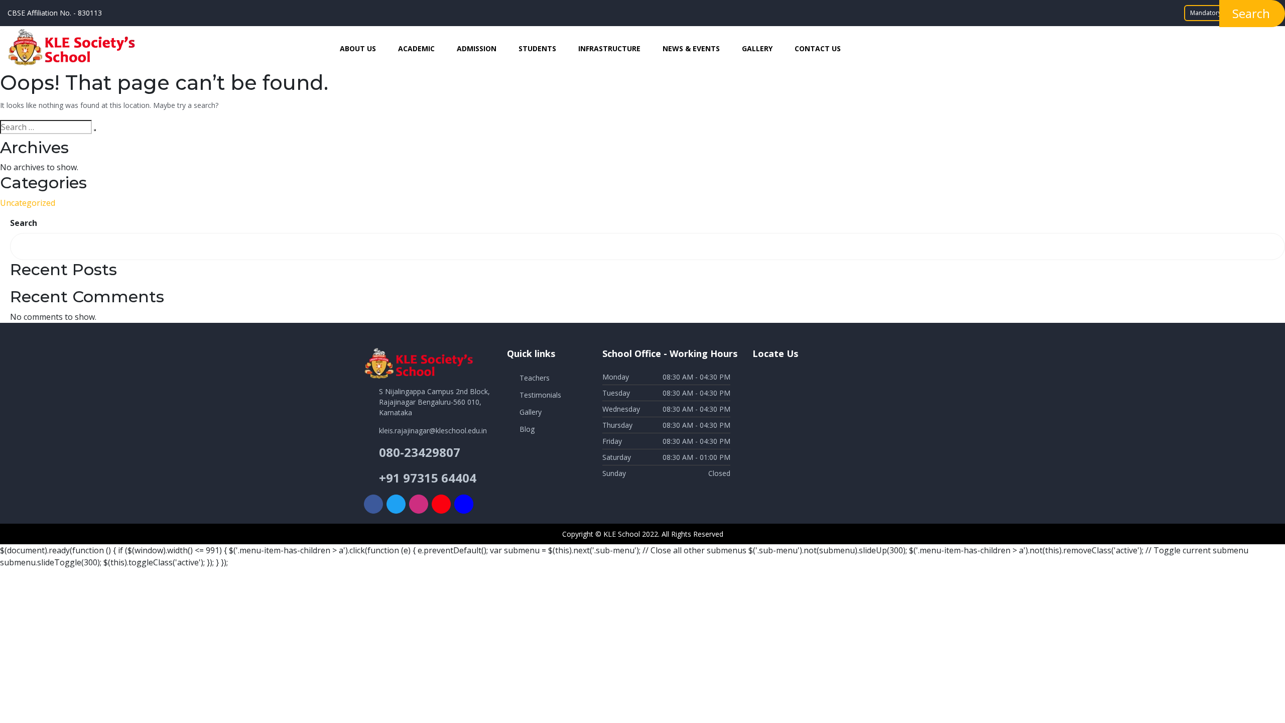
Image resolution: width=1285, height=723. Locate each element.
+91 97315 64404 (427, 477)
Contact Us (818, 48)
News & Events (691, 48)
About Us (358, 48)
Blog (527, 429)
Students (537, 48)
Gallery (757, 48)
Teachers (535, 378)
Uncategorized (27, 202)
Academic (416, 48)
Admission (476, 48)
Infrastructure (609, 48)
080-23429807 (419, 452)
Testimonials (540, 395)
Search (23, 222)
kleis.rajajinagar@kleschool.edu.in (433, 430)
